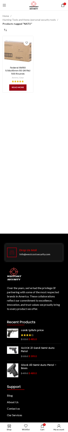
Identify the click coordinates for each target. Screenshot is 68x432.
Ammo (15, 77)
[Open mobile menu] (4, 5)
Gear (21, 77)
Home (6, 15)
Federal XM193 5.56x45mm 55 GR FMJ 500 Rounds (18, 70)
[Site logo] (34, 4)
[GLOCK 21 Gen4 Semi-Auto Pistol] (12, 352)
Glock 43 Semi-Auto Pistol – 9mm (38, 366)
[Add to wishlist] (27, 43)
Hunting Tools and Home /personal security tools (29, 19)
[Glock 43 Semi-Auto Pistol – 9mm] (12, 370)
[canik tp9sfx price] (12, 335)
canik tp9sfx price (32, 330)
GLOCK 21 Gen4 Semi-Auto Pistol (38, 349)
